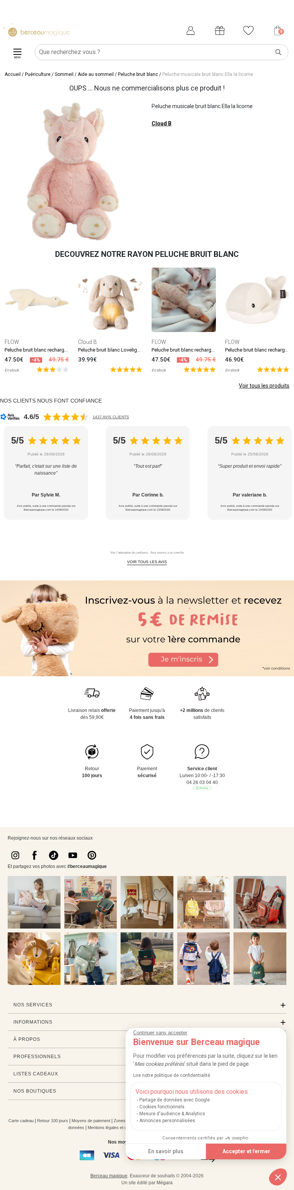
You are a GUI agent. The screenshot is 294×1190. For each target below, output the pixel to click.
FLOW (12, 342)
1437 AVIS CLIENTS (111, 417)
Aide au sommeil (96, 74)
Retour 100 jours (52, 1120)
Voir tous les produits (264, 386)
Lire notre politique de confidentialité (171, 1075)
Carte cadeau (21, 1120)
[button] (278, 1177)
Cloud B (162, 123)
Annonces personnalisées (167, 1120)
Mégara (165, 1182)
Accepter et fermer (246, 1151)
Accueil (13, 74)
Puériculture (38, 74)
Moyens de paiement (91, 1120)
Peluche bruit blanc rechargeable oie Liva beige (56, 350)
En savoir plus (165, 1151)
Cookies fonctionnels (162, 1106)
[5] (52, 369)
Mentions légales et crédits (112, 1127)
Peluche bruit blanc (138, 74)
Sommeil (64, 74)
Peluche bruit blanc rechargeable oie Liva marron (205, 350)
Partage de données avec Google (174, 1100)
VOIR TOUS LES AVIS (147, 562)
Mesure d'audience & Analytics (172, 1113)
